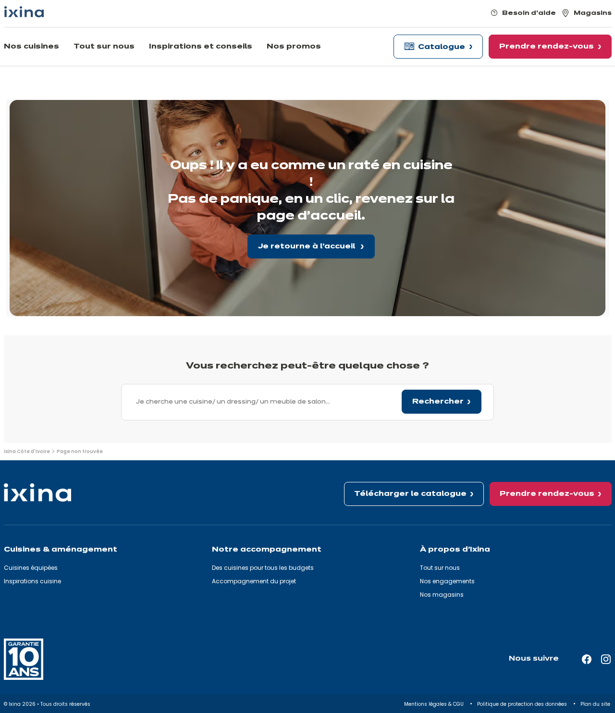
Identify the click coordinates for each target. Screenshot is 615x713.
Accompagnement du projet (254, 581)
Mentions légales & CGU (434, 704)
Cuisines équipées (31, 568)
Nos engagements (447, 581)
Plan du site (596, 704)
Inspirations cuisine (32, 581)
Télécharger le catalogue (410, 494)
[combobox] (307, 402)
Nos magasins (442, 594)
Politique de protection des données (522, 704)
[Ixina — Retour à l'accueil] (24, 11)
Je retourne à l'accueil (307, 246)
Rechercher (438, 401)
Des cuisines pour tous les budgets (263, 568)
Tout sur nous (440, 568)
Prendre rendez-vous (547, 494)
